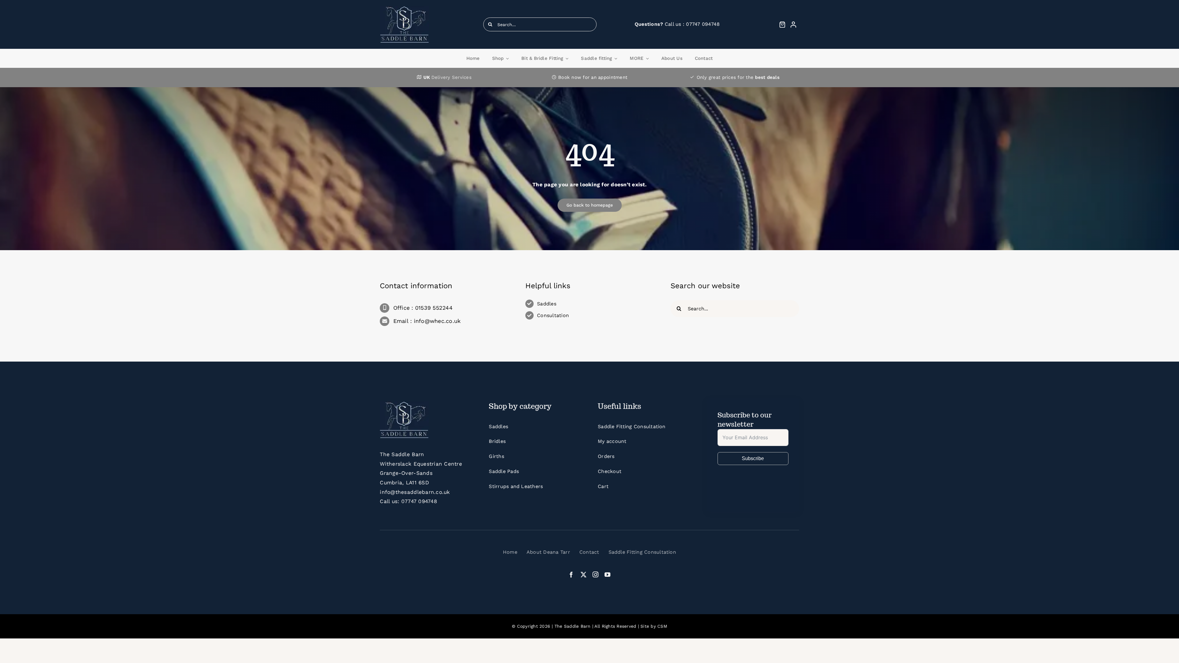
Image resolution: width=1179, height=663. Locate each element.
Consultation (553, 315)
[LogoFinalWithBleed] (404, 9)
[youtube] (607, 574)
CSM (662, 626)
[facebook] (571, 574)
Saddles (546, 304)
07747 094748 (419, 501)
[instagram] (595, 574)
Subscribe (753, 458)
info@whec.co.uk (437, 321)
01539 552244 (434, 307)
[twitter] (583, 574)
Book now (569, 77)
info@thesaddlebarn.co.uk (415, 492)
